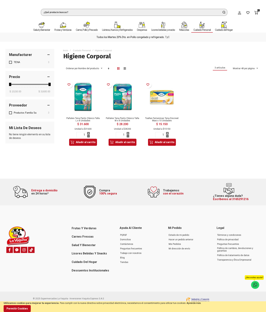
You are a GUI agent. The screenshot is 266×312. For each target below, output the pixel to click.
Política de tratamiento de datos (233, 255)
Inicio (65, 48)
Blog (122, 257)
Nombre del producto (89, 66)
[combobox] (134, 11)
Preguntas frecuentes (131, 248)
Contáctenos (126, 244)
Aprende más (194, 303)
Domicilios (125, 239)
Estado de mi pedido (179, 235)
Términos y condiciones (229, 235)
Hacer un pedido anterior (181, 239)
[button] (69, 82)
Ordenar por (72, 66)
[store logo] (20, 11)
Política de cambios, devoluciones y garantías (235, 249)
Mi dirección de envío (179, 248)
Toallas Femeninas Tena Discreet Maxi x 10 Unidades (162, 117)
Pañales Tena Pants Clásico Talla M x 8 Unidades (122, 117)
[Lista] (125, 66)
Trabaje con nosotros (131, 253)
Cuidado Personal (82, 48)
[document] (133, 306)
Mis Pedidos (175, 244)
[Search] (223, 11)
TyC (20, 34)
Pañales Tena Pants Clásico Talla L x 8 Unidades (83, 117)
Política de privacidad (227, 239)
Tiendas (124, 262)
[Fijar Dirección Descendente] (108, 66)
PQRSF (123, 235)
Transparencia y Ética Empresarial (234, 260)
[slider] (10, 82)
